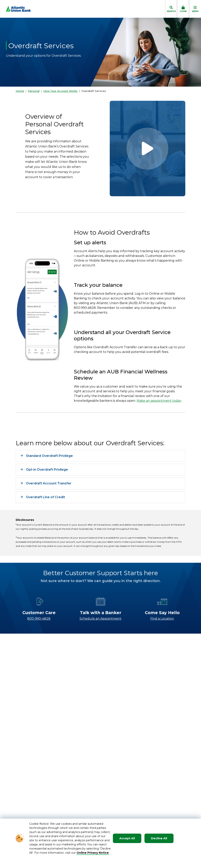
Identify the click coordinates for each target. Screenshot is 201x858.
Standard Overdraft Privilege (49, 456)
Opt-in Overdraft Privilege (47, 469)
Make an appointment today (159, 401)
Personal (33, 91)
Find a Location (162, 618)
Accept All (127, 838)
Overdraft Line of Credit (45, 497)
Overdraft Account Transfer (48, 483)
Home (20, 91)
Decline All (159, 838)
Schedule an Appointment (100, 618)
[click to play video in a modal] (147, 148)
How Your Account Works (60, 91)
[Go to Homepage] (15, 9)
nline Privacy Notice (94, 852)
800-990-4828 (38, 618)
